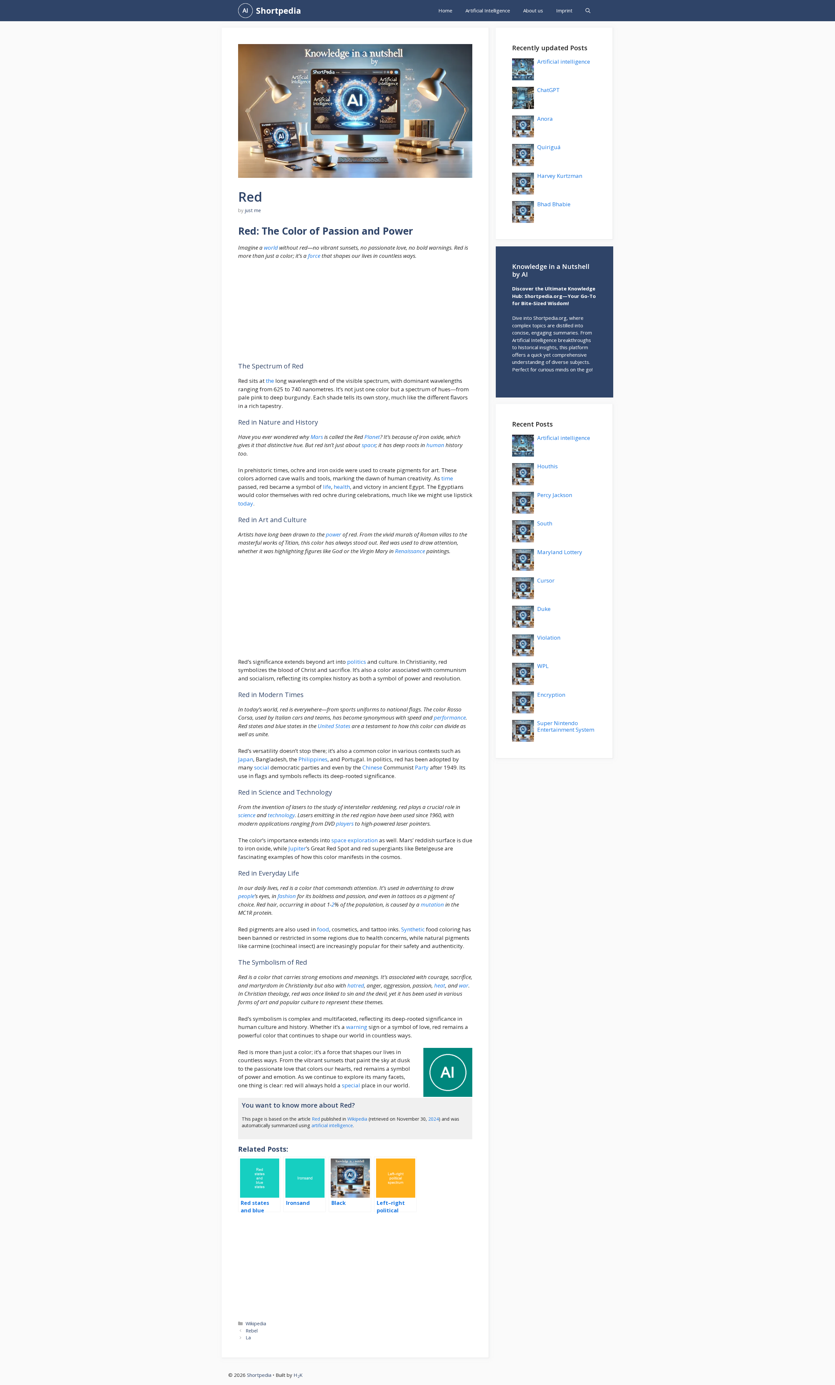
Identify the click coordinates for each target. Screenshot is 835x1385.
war (463, 985)
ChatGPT (548, 90)
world (271, 247)
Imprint (564, 10)
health (342, 486)
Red (316, 1119)
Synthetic (413, 929)
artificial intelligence (332, 1125)
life (327, 486)
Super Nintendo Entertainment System (565, 726)
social (261, 767)
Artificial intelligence (563, 61)
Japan (245, 759)
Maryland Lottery (559, 552)
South (544, 523)
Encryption (551, 694)
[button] (588, 10)
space (369, 445)
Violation (548, 637)
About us (533, 10)
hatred (355, 985)
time (447, 478)
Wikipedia (357, 1119)
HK (298, 1375)
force (314, 255)
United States (334, 726)
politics (356, 661)
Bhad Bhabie (553, 204)
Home (445, 10)
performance (450, 717)
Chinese (372, 767)
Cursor (545, 580)
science (246, 815)
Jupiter (297, 848)
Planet (372, 437)
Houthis (547, 466)
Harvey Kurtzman (559, 175)
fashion (287, 896)
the (270, 380)
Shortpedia (278, 10)
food (323, 929)
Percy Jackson (554, 495)
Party (422, 767)
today (245, 503)
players (345, 823)
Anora (545, 118)
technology (281, 815)
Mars (317, 437)
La (248, 1337)
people (246, 896)
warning (356, 1027)
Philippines (312, 759)
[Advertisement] (355, 314)
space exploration (354, 840)
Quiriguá (549, 147)
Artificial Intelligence (487, 10)
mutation (432, 904)
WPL (543, 666)
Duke (544, 609)
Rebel (252, 1331)
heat (439, 985)
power (333, 534)
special (351, 1085)
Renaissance (410, 551)
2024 (433, 1119)
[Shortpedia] (245, 10)
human (435, 445)
